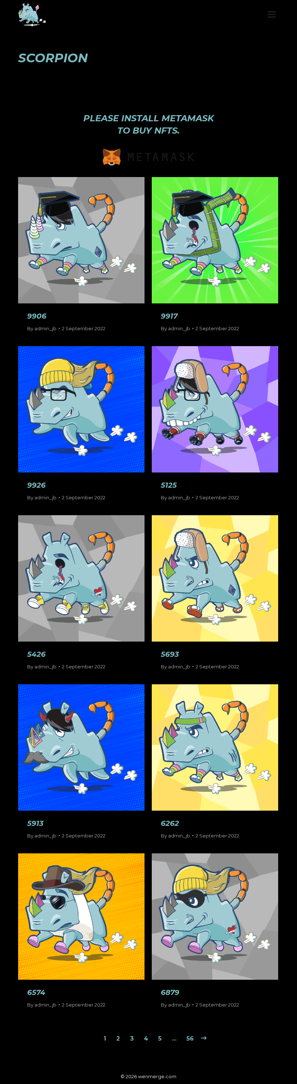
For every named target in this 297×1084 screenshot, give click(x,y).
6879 (170, 992)
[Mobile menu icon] (271, 14)
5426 (36, 654)
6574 (36, 992)
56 (190, 1038)
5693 (170, 654)
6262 (170, 823)
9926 (36, 485)
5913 (35, 823)
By (42, 328)
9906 (36, 316)
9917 (169, 316)
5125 (169, 485)
